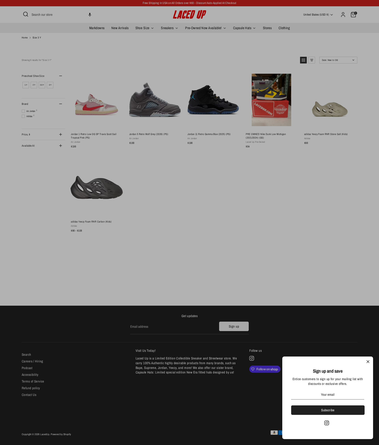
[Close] (368, 361)
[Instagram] (326, 423)
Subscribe (328, 410)
